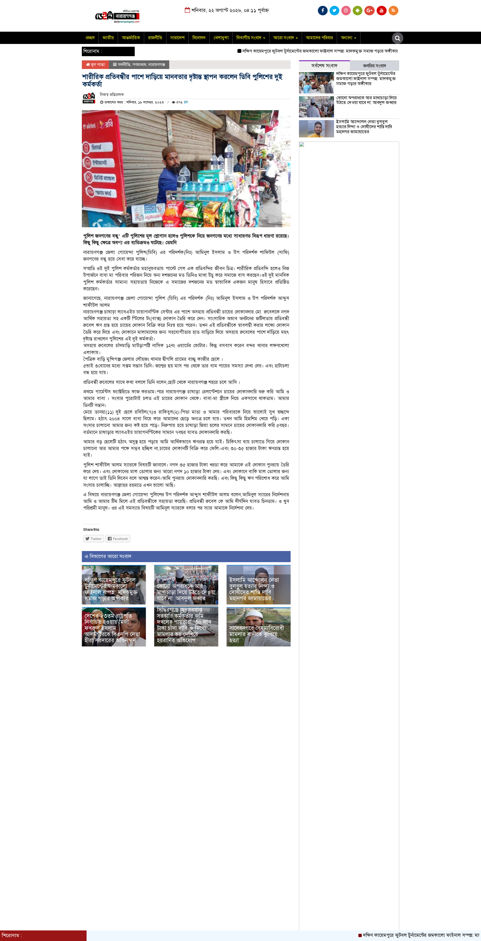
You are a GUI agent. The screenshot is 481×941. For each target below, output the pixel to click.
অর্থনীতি (124, 64)
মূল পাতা (97, 64)
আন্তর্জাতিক (131, 38)
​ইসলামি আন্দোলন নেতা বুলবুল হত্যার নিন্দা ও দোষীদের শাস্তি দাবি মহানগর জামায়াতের (254, 589)
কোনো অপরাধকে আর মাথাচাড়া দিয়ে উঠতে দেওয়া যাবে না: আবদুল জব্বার (186, 592)
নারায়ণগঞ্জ (156, 64)
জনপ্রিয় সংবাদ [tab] (374, 66)
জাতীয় (108, 38)
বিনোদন (199, 38)
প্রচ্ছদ (90, 38)
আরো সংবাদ (284, 38)
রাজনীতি (155, 38)
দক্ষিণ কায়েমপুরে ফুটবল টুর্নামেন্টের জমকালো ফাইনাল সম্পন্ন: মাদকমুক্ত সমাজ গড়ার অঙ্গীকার (299, 51)
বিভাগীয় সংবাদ (249, 38)
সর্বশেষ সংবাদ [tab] (324, 66)
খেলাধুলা (221, 38)
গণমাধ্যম (139, 64)
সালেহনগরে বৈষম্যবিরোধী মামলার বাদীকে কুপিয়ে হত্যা (256, 634)
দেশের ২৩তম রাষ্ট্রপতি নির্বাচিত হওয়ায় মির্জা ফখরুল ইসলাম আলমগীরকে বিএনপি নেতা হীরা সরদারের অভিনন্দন (112, 628)
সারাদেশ (177, 38)
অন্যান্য (347, 38)
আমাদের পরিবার (319, 38)
